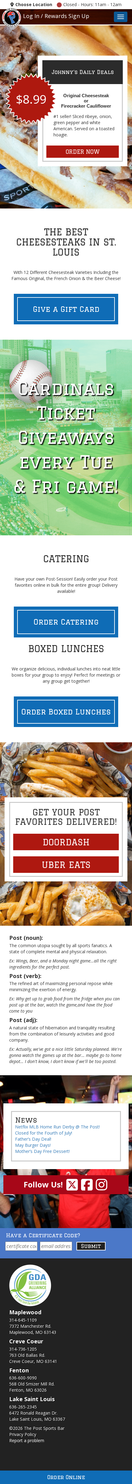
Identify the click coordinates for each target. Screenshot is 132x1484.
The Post (11, 17)
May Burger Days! (33, 1145)
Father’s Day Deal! (33, 1139)
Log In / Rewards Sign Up (56, 16)
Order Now (83, 152)
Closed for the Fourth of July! (43, 1133)
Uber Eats (66, 864)
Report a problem (26, 1440)
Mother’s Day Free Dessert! (42, 1151)
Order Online (66, 1477)
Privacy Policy (22, 1434)
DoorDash (66, 842)
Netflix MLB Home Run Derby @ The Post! (57, 1127)
